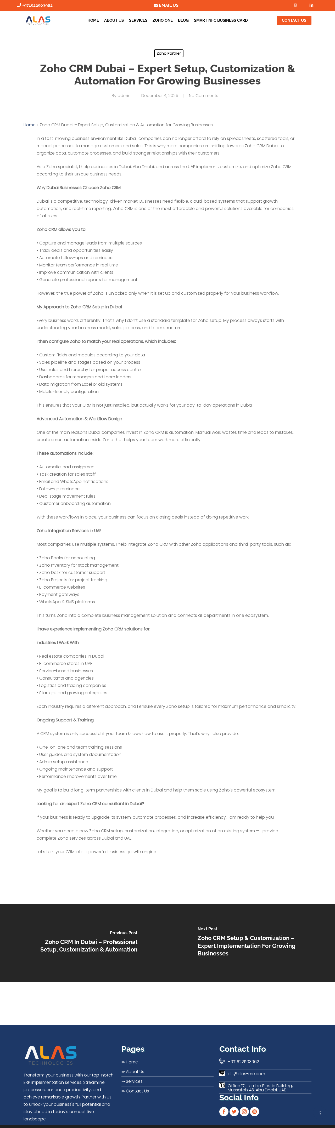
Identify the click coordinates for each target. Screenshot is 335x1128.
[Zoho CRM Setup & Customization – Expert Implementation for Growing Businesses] (251, 943)
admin (124, 96)
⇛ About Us (132, 1072)
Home (30, 125)
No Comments (203, 96)
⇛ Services (132, 1081)
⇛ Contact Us (135, 1091)
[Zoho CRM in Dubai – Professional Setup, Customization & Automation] (84, 943)
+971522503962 (37, 5)
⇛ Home (129, 1062)
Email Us (168, 5)
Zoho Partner (169, 53)
